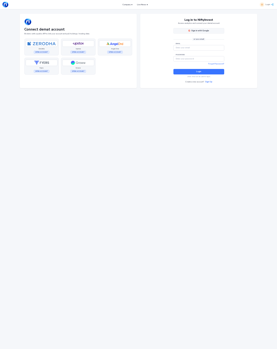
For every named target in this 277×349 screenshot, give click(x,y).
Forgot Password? (216, 63)
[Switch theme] (262, 4)
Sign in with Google (200, 30)
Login (267, 4)
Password (180, 55)
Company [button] (126, 4)
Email (178, 43)
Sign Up (208, 81)
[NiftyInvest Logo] (5, 4)
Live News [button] (141, 4)
